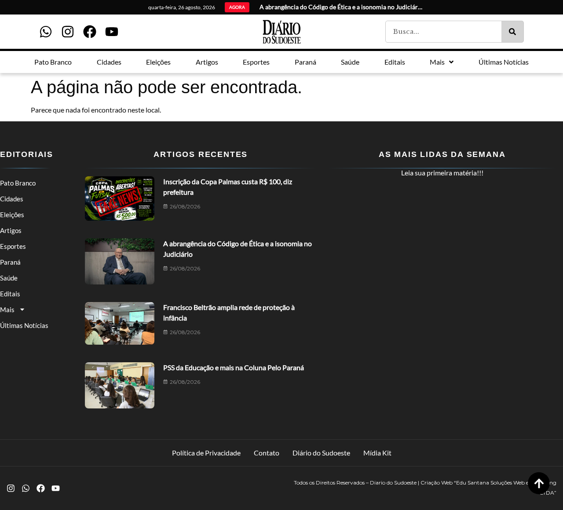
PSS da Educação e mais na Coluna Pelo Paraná (233, 367)
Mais (7, 309)
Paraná (10, 262)
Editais (10, 294)
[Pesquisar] (512, 31)
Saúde (9, 278)
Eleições (12, 215)
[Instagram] (67, 31)
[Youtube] (111, 31)
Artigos (11, 230)
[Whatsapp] (45, 31)
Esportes (13, 246)
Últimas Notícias (24, 325)
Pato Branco (18, 183)
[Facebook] (89, 31)
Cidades (11, 199)
